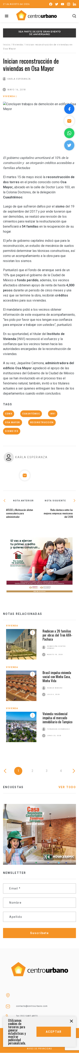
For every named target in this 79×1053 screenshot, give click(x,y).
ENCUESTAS (13, 787)
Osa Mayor (12, 422)
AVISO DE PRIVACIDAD (39, 1049)
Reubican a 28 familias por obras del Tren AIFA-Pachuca (57, 635)
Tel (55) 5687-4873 (27, 1016)
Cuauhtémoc (31, 414)
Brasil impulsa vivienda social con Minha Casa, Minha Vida (57, 676)
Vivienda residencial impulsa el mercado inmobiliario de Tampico (57, 717)
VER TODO (67, 787)
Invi (52, 414)
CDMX (8, 414)
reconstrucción (42, 422)
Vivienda (18, 45)
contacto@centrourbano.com (32, 1006)
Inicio (6, 45)
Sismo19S (11, 431)
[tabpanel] (39, 686)
